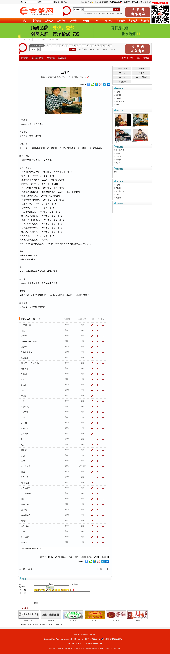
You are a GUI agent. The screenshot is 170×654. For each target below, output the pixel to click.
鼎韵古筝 (105, 13)
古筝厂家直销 (79, 648)
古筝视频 (121, 20)
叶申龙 (118, 105)
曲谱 (92, 325)
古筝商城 (133, 20)
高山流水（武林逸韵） (31, 363)
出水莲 (24, 379)
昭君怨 (24, 450)
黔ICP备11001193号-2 (92, 639)
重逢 (23, 439)
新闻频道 (37, 20)
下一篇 (99, 569)
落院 (23, 461)
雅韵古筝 (73, 620)
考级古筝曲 (51, 58)
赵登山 (118, 157)
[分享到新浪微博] (100, 84)
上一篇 (22, 569)
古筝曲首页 (25, 58)
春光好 (24, 385)
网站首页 (92, 634)
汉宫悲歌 (25, 412)
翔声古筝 (116, 620)
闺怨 (23, 472)
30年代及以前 (53, 39)
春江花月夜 (26, 466)
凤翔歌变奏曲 (27, 352)
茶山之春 (25, 358)
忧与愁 (24, 510)
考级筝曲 (145, 20)
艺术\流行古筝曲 (37, 58)
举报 (83, 557)
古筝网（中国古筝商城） (65, 648)
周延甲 (118, 163)
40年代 (122, 77)
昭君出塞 (25, 368)
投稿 (63, 557)
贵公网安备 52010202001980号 (114, 639)
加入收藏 (98, 2)
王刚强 (107, 569)
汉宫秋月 (25, 434)
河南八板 (25, 428)
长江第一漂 (26, 325)
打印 (50, 557)
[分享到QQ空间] (96, 84)
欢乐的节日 (26, 488)
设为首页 (88, 2)
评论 (89, 557)
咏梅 (23, 417)
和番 (23, 499)
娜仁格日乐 (120, 101)
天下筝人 (109, 20)
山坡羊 (24, 330)
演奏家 (138, 58)
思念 (23, 401)
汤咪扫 (28, 548)
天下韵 (24, 423)
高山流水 (92, 49)
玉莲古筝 (31, 625)
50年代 (141, 73)
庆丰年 (24, 336)
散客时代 (38, 625)
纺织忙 (24, 455)
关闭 (96, 557)
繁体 (57, 557)
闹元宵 (24, 521)
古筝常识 (73, 20)
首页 (25, 20)
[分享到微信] (92, 84)
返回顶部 (105, 557)
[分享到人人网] (109, 84)
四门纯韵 (25, 483)
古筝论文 (49, 20)
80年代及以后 (122, 68)
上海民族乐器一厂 (28, 620)
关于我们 (148, 2)
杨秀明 (118, 198)
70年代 (141, 68)
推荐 (76, 557)
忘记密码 (64, 2)
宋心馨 (112, 13)
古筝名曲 (101, 648)
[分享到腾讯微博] (105, 84)
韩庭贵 (29, 569)
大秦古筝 (137, 620)
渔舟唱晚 (119, 13)
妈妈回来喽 (26, 515)
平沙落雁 (25, 407)
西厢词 (24, 374)
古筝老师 (85, 20)
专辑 (131, 58)
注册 (59, 2)
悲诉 (23, 445)
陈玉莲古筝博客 (48, 625)
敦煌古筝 (97, 13)
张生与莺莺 (26, 493)
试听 (103, 325)
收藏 (70, 557)
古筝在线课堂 (117, 648)
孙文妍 (105, 49)
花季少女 (25, 477)
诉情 (23, 531)
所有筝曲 (146, 58)
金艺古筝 (95, 620)
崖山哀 (24, 396)
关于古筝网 (78, 634)
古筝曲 (97, 20)
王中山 (99, 49)
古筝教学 (87, 648)
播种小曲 (25, 542)
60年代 (122, 73)
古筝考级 (94, 648)
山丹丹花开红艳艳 (29, 341)
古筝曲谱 (61, 20)
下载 (98, 325)
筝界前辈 (122, 82)
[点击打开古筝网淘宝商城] (137, 12)
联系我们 (86, 634)
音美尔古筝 (58, 625)
